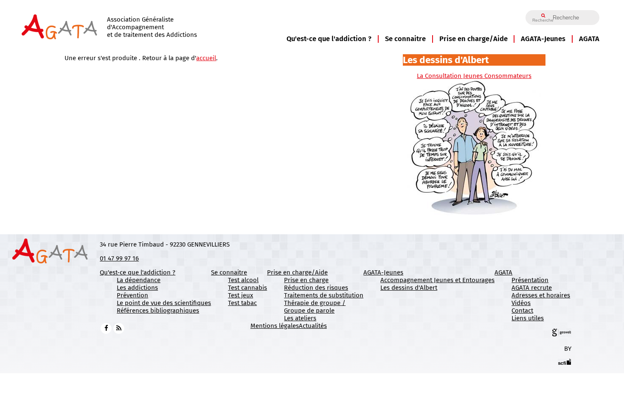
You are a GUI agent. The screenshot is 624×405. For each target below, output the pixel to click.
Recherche (543, 20)
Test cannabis (247, 287)
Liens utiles (528, 318)
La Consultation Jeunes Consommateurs (474, 76)
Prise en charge (306, 280)
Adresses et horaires (541, 295)
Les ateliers (300, 318)
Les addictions (137, 287)
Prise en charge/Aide (473, 39)
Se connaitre (405, 39)
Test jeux (240, 295)
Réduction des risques (316, 287)
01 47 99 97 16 (119, 258)
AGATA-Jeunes (543, 39)
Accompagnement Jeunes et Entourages (437, 280)
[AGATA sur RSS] (118, 328)
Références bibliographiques (158, 310)
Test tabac (242, 303)
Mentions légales (274, 326)
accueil (206, 58)
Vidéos (521, 303)
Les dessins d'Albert (408, 287)
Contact (522, 310)
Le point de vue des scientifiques (164, 303)
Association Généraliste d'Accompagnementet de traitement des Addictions (152, 27)
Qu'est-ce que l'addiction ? (329, 39)
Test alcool (243, 280)
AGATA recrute (532, 287)
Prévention (132, 295)
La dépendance (138, 280)
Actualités (313, 326)
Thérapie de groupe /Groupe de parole (315, 306)
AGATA (589, 39)
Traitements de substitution (323, 295)
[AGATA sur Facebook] (106, 328)
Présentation (530, 280)
